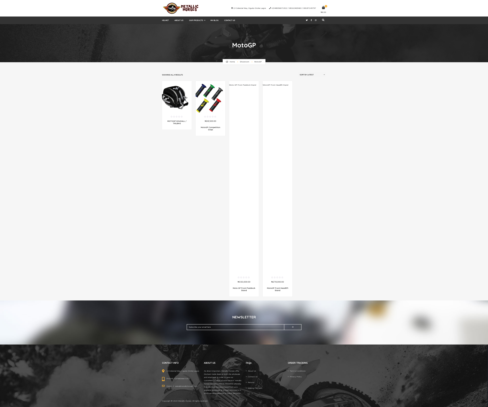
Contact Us (229, 20)
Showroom (244, 62)
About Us (178, 20)
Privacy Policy (296, 377)
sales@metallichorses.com (186, 386)
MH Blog (214, 20)
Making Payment (255, 388)
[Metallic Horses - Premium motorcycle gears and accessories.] (181, 8)
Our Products (196, 20)
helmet (165, 20)
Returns (251, 382)
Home (232, 62)
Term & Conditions (298, 371)
